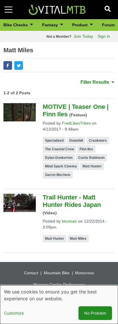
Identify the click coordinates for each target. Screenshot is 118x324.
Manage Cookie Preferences (59, 284)
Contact (31, 273)
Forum (108, 25)
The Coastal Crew (59, 149)
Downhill (76, 141)
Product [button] (80, 25)
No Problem (95, 313)
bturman (69, 221)
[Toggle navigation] (8, 10)
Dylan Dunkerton (58, 158)
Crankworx (98, 141)
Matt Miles (78, 239)
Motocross (84, 273)
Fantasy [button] (50, 25)
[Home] (57, 9)
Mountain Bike (57, 273)
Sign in (104, 36)
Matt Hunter (92, 166)
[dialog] (59, 304)
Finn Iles (86, 149)
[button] (7, 65)
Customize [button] (14, 313)
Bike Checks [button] (16, 25)
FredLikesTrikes (76, 123)
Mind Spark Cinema (61, 166)
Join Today (83, 36)
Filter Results (95, 82)
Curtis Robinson (91, 158)
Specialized (54, 141)
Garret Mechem (57, 175)
